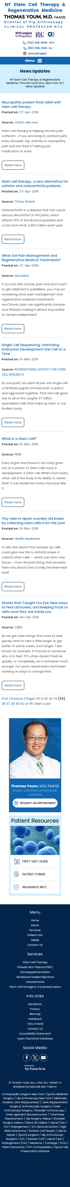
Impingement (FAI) (14, 1143)
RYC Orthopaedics (39, 1147)
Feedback (35, 1019)
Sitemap (35, 1014)
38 (13, 704)
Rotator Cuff (36, 1139)
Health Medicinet (27, 539)
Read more (13, 165)
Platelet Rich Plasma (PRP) (35, 967)
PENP (18, 454)
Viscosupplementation (35, 972)
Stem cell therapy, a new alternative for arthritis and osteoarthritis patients (35, 183)
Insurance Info (34, 887)
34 (55, 698)
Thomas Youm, (35, 786)
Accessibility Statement (35, 1034)
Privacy (35, 1009)
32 (46, 698)
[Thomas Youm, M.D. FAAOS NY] (35, 21)
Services (35, 930)
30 (38, 698)
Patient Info (35, 935)
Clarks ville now (26, 122)
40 (22, 704)
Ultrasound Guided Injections (35, 977)
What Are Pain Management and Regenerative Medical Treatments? (31, 257)
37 (8, 704)
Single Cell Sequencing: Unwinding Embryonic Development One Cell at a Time (34, 349)
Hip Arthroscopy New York (33, 1098)
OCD (63, 1143)
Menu (30, 60)
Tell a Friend (35, 1024)
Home (35, 920)
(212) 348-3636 (37, 42)
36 (3, 704)
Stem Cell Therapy (35, 962)
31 (42, 698)
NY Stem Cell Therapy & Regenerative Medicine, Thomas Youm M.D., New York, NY (34, 81)
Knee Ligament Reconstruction (26, 1114)
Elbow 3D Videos (36, 1123)
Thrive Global (25, 201)
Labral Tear (54, 1139)
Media (35, 940)
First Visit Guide (35, 861)
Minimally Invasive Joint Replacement (34, 1100)
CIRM (18, 627)
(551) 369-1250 (37, 48)
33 (50, 698)
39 (17, 704)
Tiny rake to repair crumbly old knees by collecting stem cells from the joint (33, 520)
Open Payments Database (35, 1038)
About (35, 925)
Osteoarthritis (35, 982)
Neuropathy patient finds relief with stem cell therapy (31, 104)
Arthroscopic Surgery (36, 1106)
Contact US (35, 945)
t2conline (22, 276)
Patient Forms (33, 874)
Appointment (37, 54)
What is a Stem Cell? (19, 438)
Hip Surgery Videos (38, 1119)
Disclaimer (35, 1004)
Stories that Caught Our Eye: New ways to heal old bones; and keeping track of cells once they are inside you (35, 607)
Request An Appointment (38, 803)
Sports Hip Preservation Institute (44, 1149)
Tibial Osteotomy (13, 1147)
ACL (22, 1139)
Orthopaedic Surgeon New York (23, 1094)
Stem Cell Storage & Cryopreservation (35, 987)
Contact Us (35, 1029)
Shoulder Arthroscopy (49, 1110)
